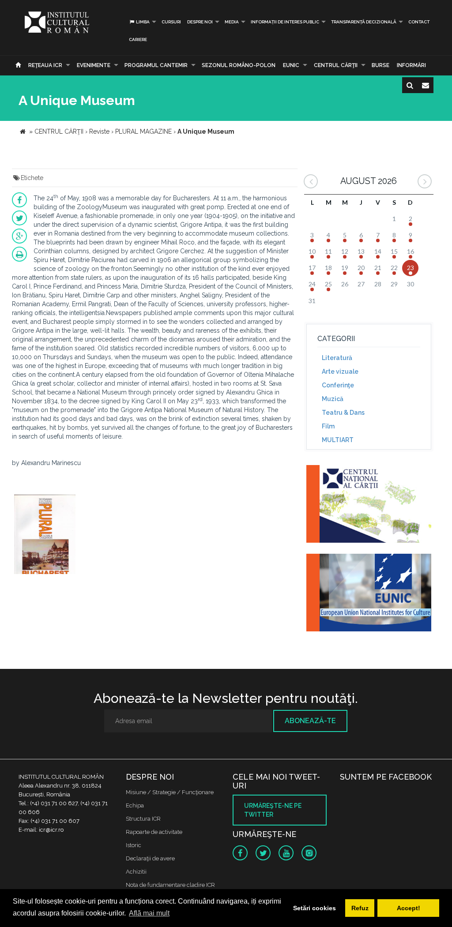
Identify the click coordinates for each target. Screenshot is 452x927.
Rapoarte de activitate (154, 832)
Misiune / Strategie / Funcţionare (170, 792)
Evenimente (93, 65)
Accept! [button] (408, 908)
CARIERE (138, 39)
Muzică (332, 398)
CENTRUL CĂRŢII (336, 65)
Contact (418, 21)
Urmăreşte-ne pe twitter (272, 810)
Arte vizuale (340, 371)
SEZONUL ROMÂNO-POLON (238, 65)
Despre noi (200, 21)
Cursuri (171, 21)
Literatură (337, 357)
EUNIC (291, 65)
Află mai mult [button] (149, 913)
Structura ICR (143, 818)
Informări (411, 65)
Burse (380, 65)
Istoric (133, 845)
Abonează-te (310, 721)
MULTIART (338, 439)
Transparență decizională (363, 21)
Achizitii (136, 871)
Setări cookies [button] (314, 908)
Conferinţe (338, 385)
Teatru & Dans (343, 412)
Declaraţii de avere (150, 858)
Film (328, 426)
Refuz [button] (360, 908)
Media (232, 21)
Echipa (135, 805)
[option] (45, 535)
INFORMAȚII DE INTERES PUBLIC (285, 21)
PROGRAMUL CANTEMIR (156, 65)
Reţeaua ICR (45, 65)
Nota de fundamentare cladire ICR (170, 885)
